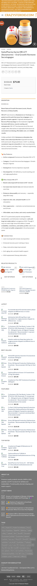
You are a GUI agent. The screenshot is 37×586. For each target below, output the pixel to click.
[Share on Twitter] (9, 71)
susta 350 (15, 545)
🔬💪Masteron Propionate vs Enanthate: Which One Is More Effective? (19, 502)
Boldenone (23, 530)
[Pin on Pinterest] (15, 71)
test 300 (10, 548)
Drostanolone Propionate (22, 536)
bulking (30, 530)
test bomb (22, 548)
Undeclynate (16, 556)
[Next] (35, 281)
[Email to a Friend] (12, 71)
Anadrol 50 (8, 527)
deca (15, 533)
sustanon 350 (29, 545)
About (6, 579)
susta (10, 545)
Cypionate (9, 533)
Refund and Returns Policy (18, 581)
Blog (10, 579)
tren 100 (18, 553)
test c (28, 548)
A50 (3, 527)
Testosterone (28, 550)
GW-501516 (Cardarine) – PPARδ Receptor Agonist (8, 289)
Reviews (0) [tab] (4, 104)
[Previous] (1, 281)
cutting (3, 533)
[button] (2, 15)
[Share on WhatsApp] (3, 71)
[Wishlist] (34, 44)
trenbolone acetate (7, 556)
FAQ (21, 579)
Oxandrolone (20, 542)
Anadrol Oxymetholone (19, 527)
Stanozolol (4, 545)
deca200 (20, 533)
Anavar (28, 527)
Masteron (32, 539)
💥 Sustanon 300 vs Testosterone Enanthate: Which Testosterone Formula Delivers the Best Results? (20, 515)
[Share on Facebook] (6, 71)
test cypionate (5, 550)
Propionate (28, 542)
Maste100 (18, 539)
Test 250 (4, 548)
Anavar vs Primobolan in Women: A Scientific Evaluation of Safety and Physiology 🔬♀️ (20, 497)
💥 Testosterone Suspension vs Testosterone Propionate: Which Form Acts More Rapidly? (19, 508)
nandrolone (5, 542)
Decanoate (27, 533)
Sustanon (22, 545)
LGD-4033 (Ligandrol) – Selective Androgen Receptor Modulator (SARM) (27, 290)
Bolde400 (16, 530)
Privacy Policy (28, 579)
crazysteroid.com (19, 15)
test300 (16, 548)
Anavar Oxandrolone (7, 530)
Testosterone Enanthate (8, 553)
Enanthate (4, 539)
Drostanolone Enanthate (8, 536)
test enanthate (19, 550)
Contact (16, 579)
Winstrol (23, 556)
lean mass (11, 539)
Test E (12, 550)
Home (3, 49)
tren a (23, 553)
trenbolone (29, 553)
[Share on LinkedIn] (19, 71)
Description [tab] (5, 100)
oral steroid (12, 542)
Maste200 (25, 539)
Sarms (9, 49)
